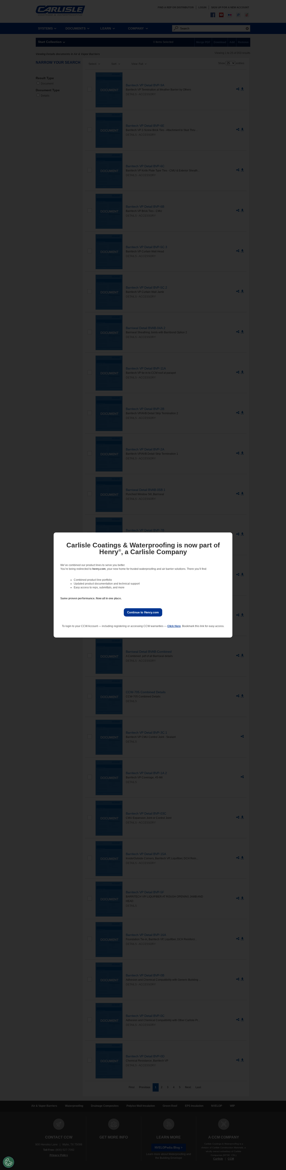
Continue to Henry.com (143, 612)
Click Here (174, 626)
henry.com (99, 568)
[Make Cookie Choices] (8, 1162)
